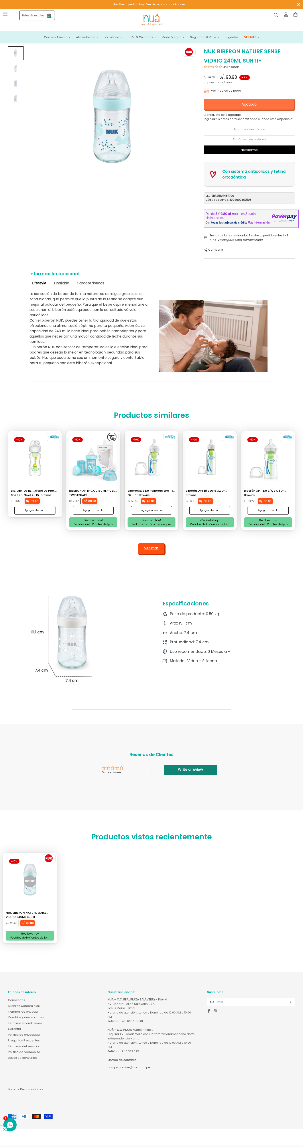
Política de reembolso (24, 1052)
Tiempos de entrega (23, 1012)
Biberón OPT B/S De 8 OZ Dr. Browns (205, 493)
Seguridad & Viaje (203, 37)
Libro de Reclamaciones (25, 1089)
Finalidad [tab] (61, 283)
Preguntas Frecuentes (24, 1040)
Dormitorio (111, 37)
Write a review (190, 769)
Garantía (14, 1029)
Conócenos (16, 1000)
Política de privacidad (24, 1035)
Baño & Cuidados (140, 37)
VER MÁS (250, 37)
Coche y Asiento (55, 37)
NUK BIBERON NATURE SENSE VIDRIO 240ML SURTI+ (26, 915)
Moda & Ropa (171, 37)
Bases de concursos (22, 1058)
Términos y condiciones (25, 1023)
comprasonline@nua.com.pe (129, 1067)
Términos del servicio (23, 1046)
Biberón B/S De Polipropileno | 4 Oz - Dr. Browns (150, 493)
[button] (213, 67)
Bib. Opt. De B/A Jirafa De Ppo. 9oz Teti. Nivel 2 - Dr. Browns (33, 493)
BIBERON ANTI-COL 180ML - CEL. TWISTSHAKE (92, 493)
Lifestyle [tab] (39, 283)
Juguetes (231, 37)
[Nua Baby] (151, 20)
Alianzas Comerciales (24, 1006)
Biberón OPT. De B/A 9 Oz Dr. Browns (264, 493)
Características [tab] (90, 283)
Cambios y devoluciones (26, 1017)
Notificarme (249, 150)
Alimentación (85, 37)
